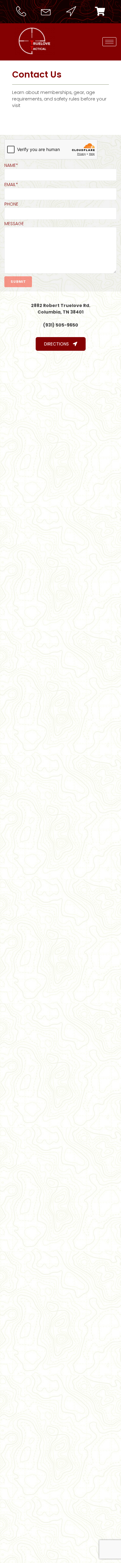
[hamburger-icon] (109, 41)
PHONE (11, 204)
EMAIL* (11, 184)
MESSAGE (14, 223)
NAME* (11, 165)
